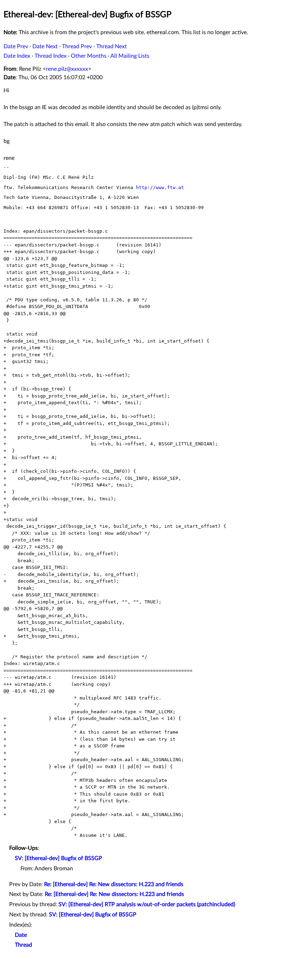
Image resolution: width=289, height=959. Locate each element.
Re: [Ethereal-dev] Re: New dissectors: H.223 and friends (113, 884)
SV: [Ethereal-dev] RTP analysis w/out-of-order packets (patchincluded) (147, 904)
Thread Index (51, 56)
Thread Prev (77, 46)
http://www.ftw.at (160, 187)
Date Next (45, 46)
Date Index (17, 56)
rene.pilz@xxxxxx (67, 69)
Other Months (88, 56)
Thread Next (111, 46)
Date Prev (16, 46)
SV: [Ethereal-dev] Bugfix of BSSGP (58, 858)
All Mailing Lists (129, 56)
